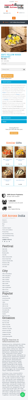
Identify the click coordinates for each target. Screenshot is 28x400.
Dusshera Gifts (5, 264)
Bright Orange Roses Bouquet (7, 160)
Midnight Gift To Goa (17, 387)
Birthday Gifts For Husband (13, 370)
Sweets (4, 314)
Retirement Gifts (6, 315)
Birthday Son (15, 367)
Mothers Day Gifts (6, 326)
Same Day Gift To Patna (11, 379)
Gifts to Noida (5, 291)
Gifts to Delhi (5, 283)
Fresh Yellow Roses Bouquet (20, 160)
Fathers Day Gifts (6, 324)
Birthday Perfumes (7, 356)
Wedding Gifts (5, 312)
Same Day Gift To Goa (7, 387)
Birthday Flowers (6, 352)
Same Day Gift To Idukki (7, 390)
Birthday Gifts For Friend (11, 353)
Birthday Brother (17, 344)
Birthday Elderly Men (16, 359)
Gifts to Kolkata (5, 279)
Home (6, 22)
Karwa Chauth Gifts (6, 258)
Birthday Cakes (15, 358)
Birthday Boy (5, 363)
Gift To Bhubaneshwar (11, 381)
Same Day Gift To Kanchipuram (16, 393)
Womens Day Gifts (6, 330)
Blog (3, 224)
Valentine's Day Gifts (7, 328)
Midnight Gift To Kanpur (15, 391)
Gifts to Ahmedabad (7, 273)
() (7, 13)
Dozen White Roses (20, 180)
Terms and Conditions (7, 229)
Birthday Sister (14, 349)
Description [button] (7, 81)
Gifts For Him (5, 306)
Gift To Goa (22, 385)
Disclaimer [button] (7, 118)
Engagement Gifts (6, 334)
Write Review (14, 133)
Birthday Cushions (13, 363)
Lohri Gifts (4, 266)
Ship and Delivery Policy (7, 233)
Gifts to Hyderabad (6, 287)
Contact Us (4, 222)
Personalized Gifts (6, 308)
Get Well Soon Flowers (15, 377)
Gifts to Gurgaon (6, 285)
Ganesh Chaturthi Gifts (7, 260)
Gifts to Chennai (6, 281)
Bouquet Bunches (12, 374)
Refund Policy (5, 237)
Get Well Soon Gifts (14, 376)
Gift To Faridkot (5, 384)
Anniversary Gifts (6, 298)
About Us (4, 220)
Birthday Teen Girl (7, 358)
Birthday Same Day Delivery (16, 350)
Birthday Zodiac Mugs (16, 361)
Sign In (16, 1)
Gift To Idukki (20, 388)
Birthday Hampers (6, 349)
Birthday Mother (14, 352)
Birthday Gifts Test (21, 355)
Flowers (4, 92)
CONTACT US (21, 12)
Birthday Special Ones (7, 344)
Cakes (3, 302)
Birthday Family (15, 356)
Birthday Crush (14, 366)
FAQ (3, 226)
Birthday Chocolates (11, 355)
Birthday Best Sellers (14, 345)
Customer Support (6, 228)
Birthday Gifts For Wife (12, 364)
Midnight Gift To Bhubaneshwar (17, 382)
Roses (11, 373)
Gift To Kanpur (17, 390)
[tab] (14, 81)
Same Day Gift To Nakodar (13, 385)
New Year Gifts (5, 322)
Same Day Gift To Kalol (12, 388)
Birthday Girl (22, 356)
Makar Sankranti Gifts (7, 256)
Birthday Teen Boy (6, 361)
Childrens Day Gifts (6, 332)
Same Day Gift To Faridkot (16, 384)
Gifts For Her (5, 304)
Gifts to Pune (5, 289)
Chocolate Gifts (5, 310)
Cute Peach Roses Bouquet (7, 180)
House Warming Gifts (7, 336)
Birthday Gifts (5, 296)
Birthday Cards (21, 347)
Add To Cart (8, 76)
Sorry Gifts (4, 338)
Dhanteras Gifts (6, 262)
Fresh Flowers (5, 300)
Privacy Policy (5, 231)
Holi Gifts (4, 255)
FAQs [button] (4, 121)
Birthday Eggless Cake (10, 369)
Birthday (6, 99)
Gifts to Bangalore (6, 275)
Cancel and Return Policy (8, 235)
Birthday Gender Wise (12, 347)
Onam (8, 376)
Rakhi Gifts (4, 249)
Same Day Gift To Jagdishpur (15, 395)
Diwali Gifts (4, 251)
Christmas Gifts (5, 320)
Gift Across (13, 216)
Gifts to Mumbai (6, 277)
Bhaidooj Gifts (5, 253)
